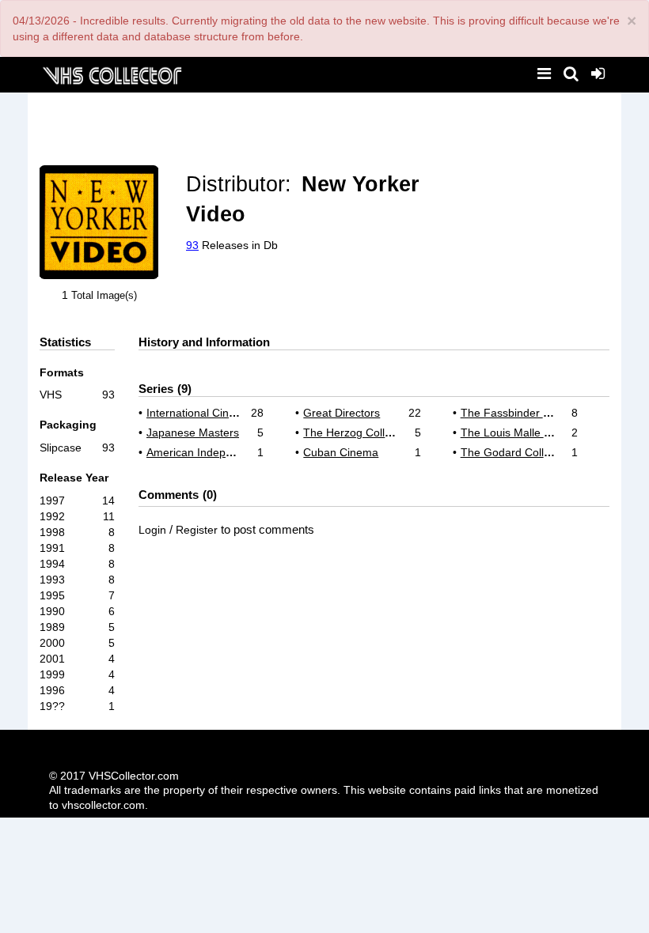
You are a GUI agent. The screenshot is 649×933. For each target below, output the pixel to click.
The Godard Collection (517, 452)
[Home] (112, 74)
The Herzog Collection (359, 432)
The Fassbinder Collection (526, 412)
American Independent (203, 452)
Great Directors (341, 412)
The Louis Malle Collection (527, 432)
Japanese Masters (192, 432)
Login (152, 529)
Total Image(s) (104, 295)
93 (192, 245)
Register (197, 529)
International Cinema (198, 412)
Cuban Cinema (340, 452)
